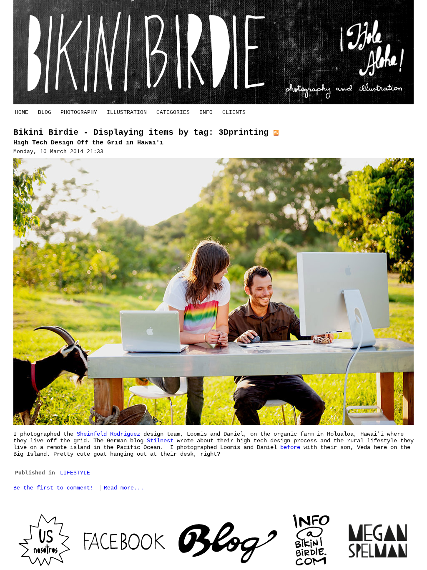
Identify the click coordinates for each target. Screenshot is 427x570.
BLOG (44, 112)
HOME (21, 112)
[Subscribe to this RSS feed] (276, 132)
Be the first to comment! (55, 488)
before (290, 447)
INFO (206, 112)
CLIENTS (234, 112)
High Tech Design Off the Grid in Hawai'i (88, 142)
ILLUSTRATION (127, 112)
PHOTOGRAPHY (78, 112)
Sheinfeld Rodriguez (110, 434)
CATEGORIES (173, 112)
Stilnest (160, 440)
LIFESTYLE (75, 473)
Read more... (124, 488)
